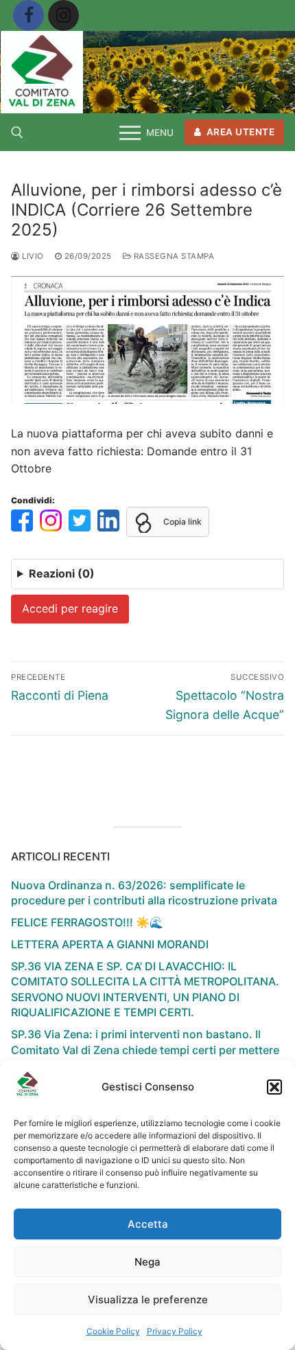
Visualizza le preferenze (148, 1299)
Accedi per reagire (70, 608)
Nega (147, 1261)
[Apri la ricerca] (17, 132)
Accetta (148, 1224)
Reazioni (62, 573)
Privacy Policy (174, 1331)
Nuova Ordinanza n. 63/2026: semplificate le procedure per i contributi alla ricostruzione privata (144, 892)
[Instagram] (63, 15)
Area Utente (239, 131)
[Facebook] (28, 15)
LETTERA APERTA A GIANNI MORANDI (110, 944)
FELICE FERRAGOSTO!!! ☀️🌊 (87, 922)
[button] (274, 1087)
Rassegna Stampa (172, 256)
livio (32, 256)
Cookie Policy (113, 1331)
